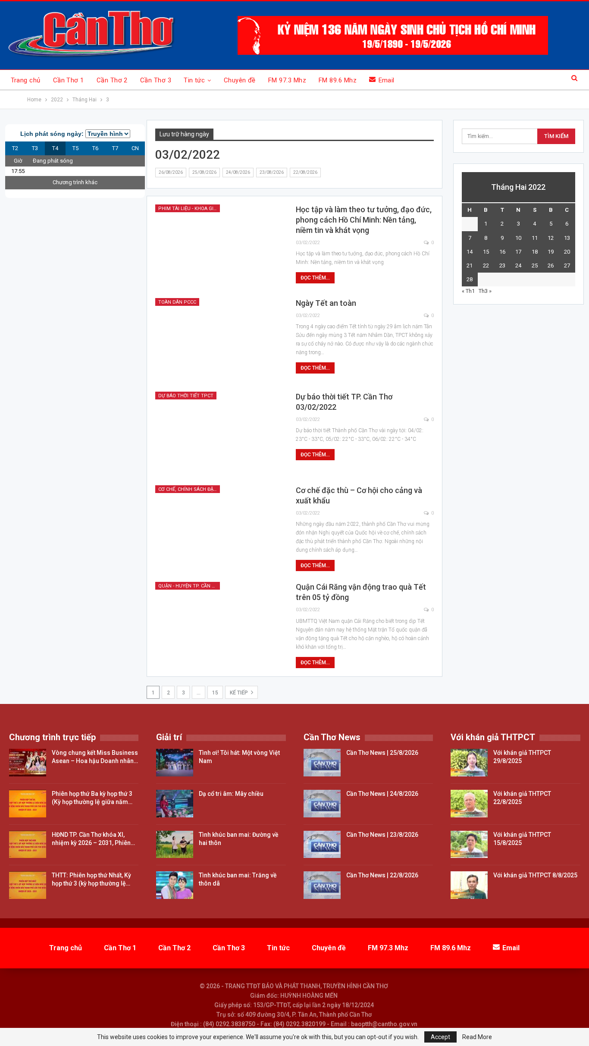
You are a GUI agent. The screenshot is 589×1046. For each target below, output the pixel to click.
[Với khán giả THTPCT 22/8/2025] (469, 803)
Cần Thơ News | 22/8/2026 (382, 875)
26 (551, 265)
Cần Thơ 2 (112, 80)
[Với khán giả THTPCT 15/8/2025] (469, 844)
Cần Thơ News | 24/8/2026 (382, 793)
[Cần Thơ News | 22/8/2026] (322, 885)
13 (567, 238)
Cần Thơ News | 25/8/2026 (382, 752)
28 (470, 279)
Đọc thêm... (315, 278)
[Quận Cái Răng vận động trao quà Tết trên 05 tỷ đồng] (220, 623)
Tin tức (194, 80)
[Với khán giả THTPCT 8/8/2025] (469, 885)
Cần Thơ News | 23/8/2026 (382, 834)
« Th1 (468, 291)
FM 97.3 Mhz (287, 80)
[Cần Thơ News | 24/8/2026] (322, 803)
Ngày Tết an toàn (326, 303)
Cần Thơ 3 (155, 80)
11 (535, 238)
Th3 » (485, 291)
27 (567, 265)
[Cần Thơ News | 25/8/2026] (322, 762)
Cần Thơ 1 (68, 80)
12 (551, 238)
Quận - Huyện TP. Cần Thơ (189, 586)
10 (518, 238)
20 (567, 251)
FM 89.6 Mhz (338, 80)
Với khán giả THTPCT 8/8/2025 (535, 875)
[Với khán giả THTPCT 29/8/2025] (469, 762)
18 (535, 251)
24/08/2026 (238, 172)
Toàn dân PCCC (177, 302)
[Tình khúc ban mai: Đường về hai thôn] (174, 844)
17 (518, 251)
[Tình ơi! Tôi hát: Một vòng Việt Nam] (174, 762)
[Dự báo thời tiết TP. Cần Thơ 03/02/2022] (220, 433)
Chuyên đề (240, 80)
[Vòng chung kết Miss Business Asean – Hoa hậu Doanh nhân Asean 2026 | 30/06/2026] (27, 762)
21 (470, 265)
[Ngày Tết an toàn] (220, 339)
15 (215, 693)
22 (486, 265)
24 (518, 265)
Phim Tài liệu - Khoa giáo (189, 208)
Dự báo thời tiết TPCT (185, 396)
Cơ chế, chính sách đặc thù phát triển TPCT (189, 489)
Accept (440, 1036)
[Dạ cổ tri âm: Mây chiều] (174, 803)
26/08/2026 (171, 172)
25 (535, 265)
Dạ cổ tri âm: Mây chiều (231, 793)
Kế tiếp (239, 693)
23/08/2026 (272, 172)
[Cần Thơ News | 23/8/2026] (322, 844)
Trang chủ (26, 80)
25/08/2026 (204, 172)
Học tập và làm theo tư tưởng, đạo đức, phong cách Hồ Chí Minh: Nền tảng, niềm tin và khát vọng (364, 220)
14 (470, 251)
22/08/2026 (305, 172)
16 (502, 251)
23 (502, 265)
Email (387, 80)
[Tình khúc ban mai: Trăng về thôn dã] (174, 885)
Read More (477, 1037)
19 (551, 251)
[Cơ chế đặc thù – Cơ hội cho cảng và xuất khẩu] (220, 526)
